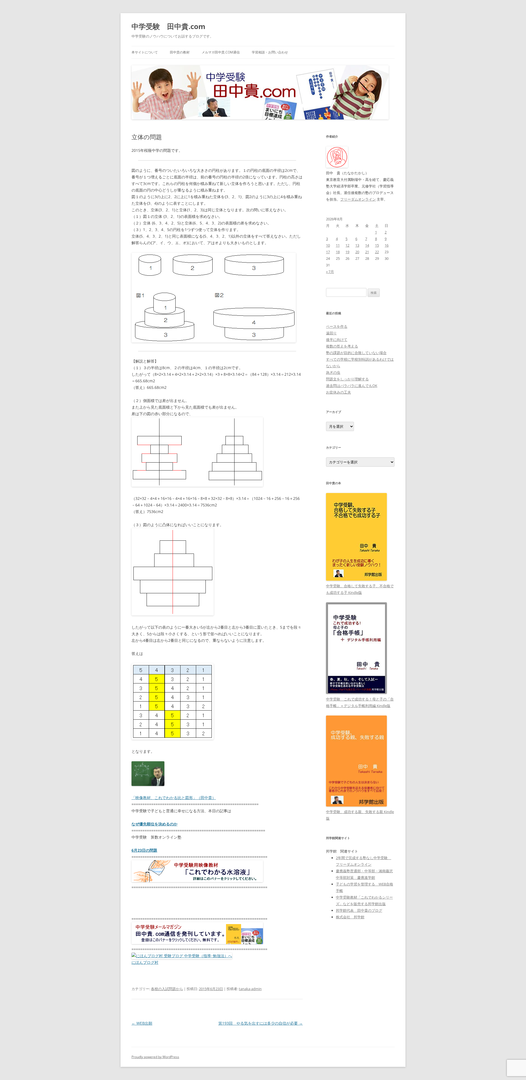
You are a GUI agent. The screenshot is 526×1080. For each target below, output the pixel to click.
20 (357, 251)
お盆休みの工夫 (338, 392)
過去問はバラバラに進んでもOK (351, 385)
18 (338, 251)
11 (338, 245)
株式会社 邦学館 (350, 916)
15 (377, 245)
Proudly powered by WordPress (155, 1057)
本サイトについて (145, 52)
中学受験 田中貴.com (168, 26)
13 (357, 245)
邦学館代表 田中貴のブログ (359, 910)
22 (377, 251)
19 (347, 251)
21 (367, 251)
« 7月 (330, 271)
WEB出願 (142, 1023)
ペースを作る (336, 326)
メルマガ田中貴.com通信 (221, 52)
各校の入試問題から (167, 988)
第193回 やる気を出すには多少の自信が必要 (260, 1023)
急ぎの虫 (333, 372)
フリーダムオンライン (358, 199)
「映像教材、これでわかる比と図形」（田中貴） (174, 797)
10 (328, 245)
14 (367, 245)
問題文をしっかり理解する (347, 379)
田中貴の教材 (180, 52)
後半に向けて (336, 339)
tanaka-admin (250, 988)
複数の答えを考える (342, 346)
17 (328, 251)
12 (347, 245)
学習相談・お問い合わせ (270, 52)
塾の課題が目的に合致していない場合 (356, 352)
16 (386, 245)
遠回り (331, 332)
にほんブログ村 (145, 962)
